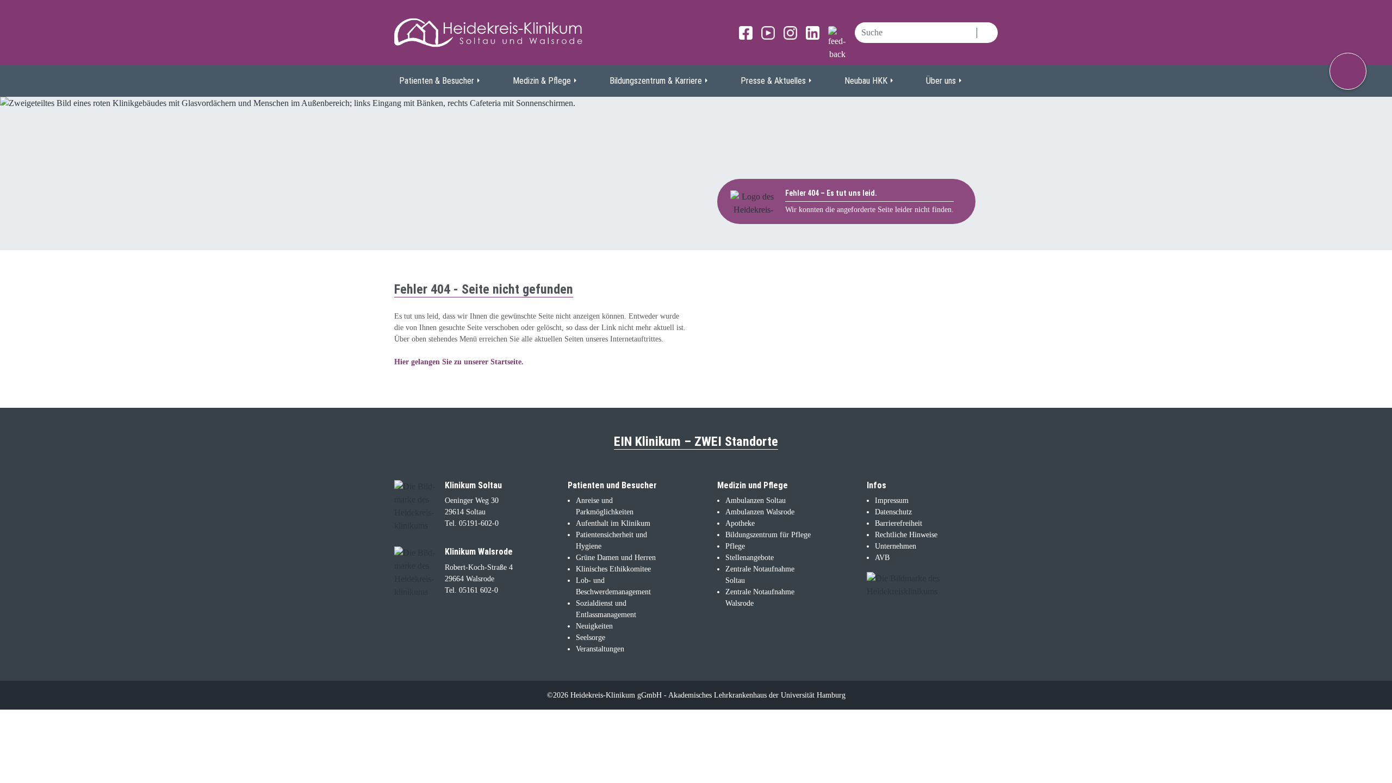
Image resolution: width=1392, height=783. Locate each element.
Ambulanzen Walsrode (759, 512)
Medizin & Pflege (542, 81)
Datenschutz (893, 512)
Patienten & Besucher (436, 81)
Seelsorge (590, 637)
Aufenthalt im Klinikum (613, 523)
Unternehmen (895, 546)
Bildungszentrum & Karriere (656, 81)
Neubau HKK (865, 81)
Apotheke (740, 523)
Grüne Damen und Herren (616, 558)
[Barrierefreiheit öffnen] (1347, 71)
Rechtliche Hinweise (906, 535)
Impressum (892, 500)
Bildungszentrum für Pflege (768, 535)
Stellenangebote (749, 558)
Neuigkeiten (594, 626)
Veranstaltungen (600, 649)
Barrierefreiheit (898, 523)
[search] (916, 32)
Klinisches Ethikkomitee (613, 569)
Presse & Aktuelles (773, 81)
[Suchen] (987, 32)
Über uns (941, 81)
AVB (882, 558)
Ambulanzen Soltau (755, 500)
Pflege (735, 546)
